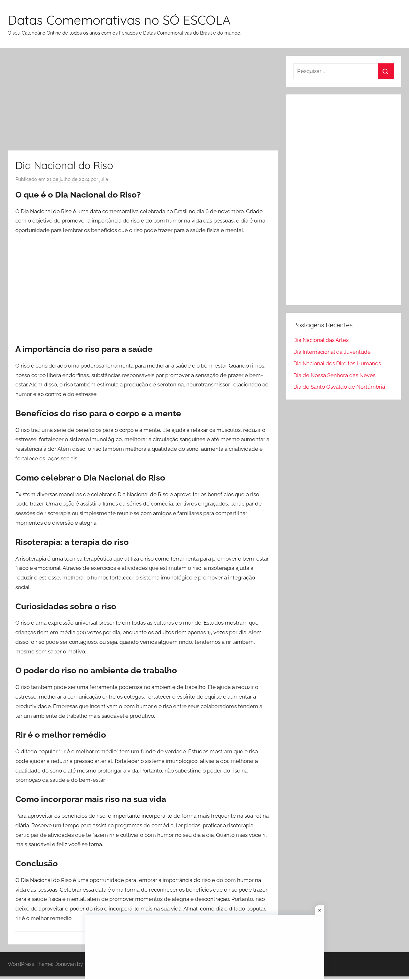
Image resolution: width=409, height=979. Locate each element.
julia (103, 179)
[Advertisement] (143, 103)
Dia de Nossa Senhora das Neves (334, 375)
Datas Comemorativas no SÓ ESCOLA (119, 20)
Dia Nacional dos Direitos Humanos (337, 363)
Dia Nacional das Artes (321, 340)
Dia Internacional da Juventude (332, 352)
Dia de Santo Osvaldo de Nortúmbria (339, 387)
